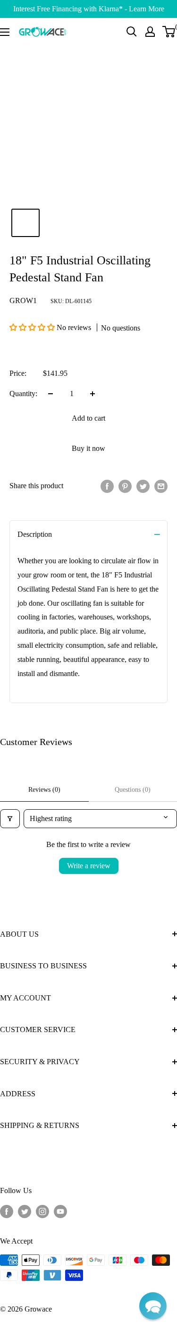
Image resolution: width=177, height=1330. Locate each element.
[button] (33, 327)
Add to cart (88, 418)
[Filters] (10, 818)
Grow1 (23, 300)
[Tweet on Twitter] (143, 486)
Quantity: (23, 394)
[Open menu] (4, 32)
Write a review (88, 866)
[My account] (150, 31)
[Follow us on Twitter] (24, 1211)
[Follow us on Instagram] (42, 1211)
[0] (169, 31)
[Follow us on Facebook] (6, 1211)
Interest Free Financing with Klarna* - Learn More (88, 9)
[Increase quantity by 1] (92, 393)
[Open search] (131, 31)
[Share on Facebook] (107, 486)
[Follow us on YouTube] (60, 1211)
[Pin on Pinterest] (125, 486)
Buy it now (88, 448)
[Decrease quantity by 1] (50, 393)
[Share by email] (161, 486)
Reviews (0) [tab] (44, 789)
